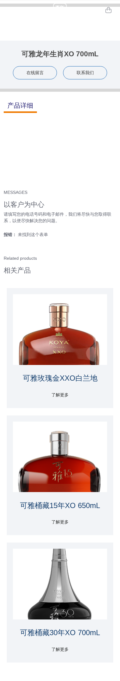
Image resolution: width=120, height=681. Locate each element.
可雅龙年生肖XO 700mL (60, 54)
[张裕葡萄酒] (60, 10)
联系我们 (85, 72)
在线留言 (35, 72)
